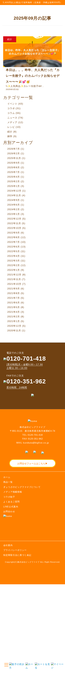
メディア (12, 122)
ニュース (12, 117)
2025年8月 (13, 167)
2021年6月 (13, 302)
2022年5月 (13, 251)
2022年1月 (13, 270)
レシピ (11, 127)
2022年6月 (13, 246)
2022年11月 (14, 223)
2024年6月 (13, 204)
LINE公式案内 (10, 506)
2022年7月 (13, 242)
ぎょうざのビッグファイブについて (22, 487)
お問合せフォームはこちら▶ (32, 463)
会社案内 (8, 545)
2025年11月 (14, 158)
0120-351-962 (26, 381)
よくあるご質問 (11, 501)
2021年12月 (14, 274)
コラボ (11, 108)
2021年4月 (13, 312)
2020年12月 (14, 326)
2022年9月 (13, 232)
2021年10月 (14, 284)
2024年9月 (13, 200)
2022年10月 (14, 228)
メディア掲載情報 (12, 492)
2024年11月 (14, 195)
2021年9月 (13, 288)
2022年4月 (13, 256)
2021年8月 (13, 293)
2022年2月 (13, 265)
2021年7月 (13, 298)
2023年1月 (13, 214)
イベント (12, 103)
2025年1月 (13, 186)
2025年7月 (13, 172)
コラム (11, 113)
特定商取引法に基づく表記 (17, 555)
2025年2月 (13, 181)
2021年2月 (13, 316)
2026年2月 (13, 153)
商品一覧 (8, 482)
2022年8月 (13, 237)
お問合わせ (9, 511)
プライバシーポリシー (15, 550)
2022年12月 (14, 218)
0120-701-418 (26, 358)
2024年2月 (13, 209)
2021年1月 (13, 321)
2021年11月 (14, 279)
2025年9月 (13, 162)
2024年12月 (14, 190)
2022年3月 (13, 260)
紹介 (9, 131)
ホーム (6, 477)
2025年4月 (13, 176)
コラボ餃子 (9, 497)
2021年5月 (13, 307)
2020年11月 (14, 330)
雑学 (9, 136)
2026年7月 (13, 148)
